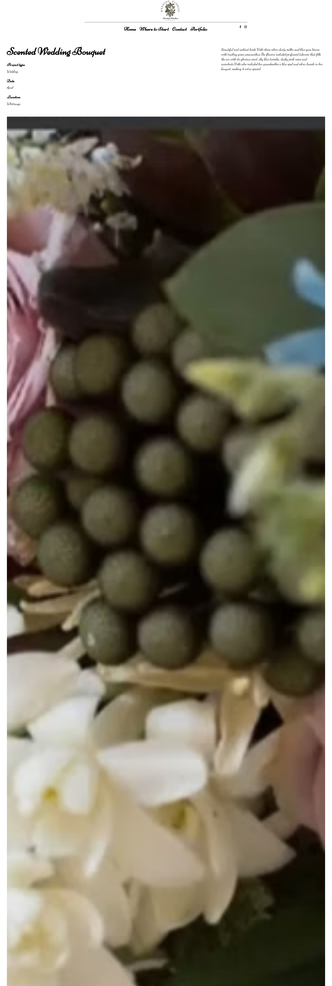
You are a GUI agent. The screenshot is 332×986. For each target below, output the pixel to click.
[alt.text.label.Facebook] (240, 27)
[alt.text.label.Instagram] (245, 27)
